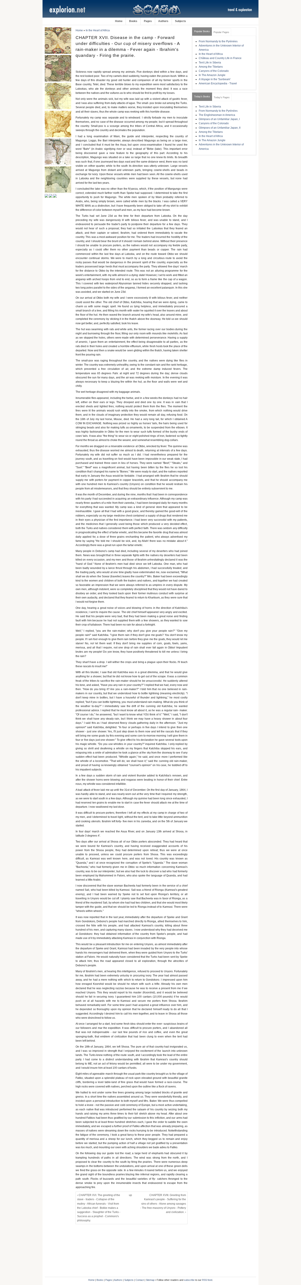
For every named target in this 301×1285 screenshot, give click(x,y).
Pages (148, 21)
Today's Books (202, 96)
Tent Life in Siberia (210, 62)
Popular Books (202, 31)
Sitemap (150, 1280)
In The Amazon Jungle (212, 75)
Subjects (180, 21)
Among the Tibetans (211, 66)
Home (119, 21)
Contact (140, 1280)
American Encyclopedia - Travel (218, 83)
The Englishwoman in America (217, 115)
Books (133, 21)
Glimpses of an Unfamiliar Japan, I (219, 119)
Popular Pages (221, 32)
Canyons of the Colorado (214, 70)
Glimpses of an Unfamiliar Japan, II (219, 127)
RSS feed (207, 1280)
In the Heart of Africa (98, 30)
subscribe (189, 1280)
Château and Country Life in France (220, 58)
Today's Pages (222, 97)
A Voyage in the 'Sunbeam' (214, 79)
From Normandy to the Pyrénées (218, 41)
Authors (163, 21)
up (130, 1195)
